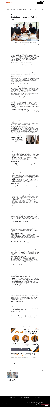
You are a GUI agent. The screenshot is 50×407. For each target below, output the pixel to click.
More (35, 9)
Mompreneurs (34, 357)
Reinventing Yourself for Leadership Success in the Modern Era (12, 380)
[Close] (49, 405)
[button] (40, 3)
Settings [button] (39, 405)
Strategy (30, 357)
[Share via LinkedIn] (14, 363)
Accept (46, 405)
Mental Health (31, 9)
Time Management (12, 9)
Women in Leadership (25, 357)
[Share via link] (16, 363)
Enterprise (19, 357)
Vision (16, 357)
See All (42, 370)
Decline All (42, 405)
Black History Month (25, 9)
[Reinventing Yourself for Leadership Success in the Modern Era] (12, 375)
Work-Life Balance (19, 9)
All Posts (8, 9)
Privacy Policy (31, 405)
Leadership (12, 357)
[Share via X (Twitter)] (12, 363)
